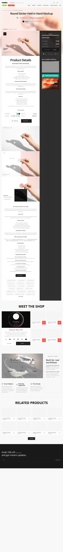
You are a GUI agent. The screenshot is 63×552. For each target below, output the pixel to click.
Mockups (34, 5)
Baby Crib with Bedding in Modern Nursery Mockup (52, 339)
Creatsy (35, 323)
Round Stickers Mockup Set (14, 240)
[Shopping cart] (57, 2)
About (29, 5)
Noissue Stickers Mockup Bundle (17, 239)
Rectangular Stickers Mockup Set (52, 418)
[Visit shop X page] (6, 339)
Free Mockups (46, 5)
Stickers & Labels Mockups (28, 240)
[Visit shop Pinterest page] (22, 339)
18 (60, 29)
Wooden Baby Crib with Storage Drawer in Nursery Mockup (52, 322)
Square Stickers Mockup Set (7, 432)
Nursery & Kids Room (38, 323)
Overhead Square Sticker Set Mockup (22, 418)
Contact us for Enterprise (45, 46)
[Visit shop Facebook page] (14, 339)
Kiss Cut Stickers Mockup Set (7, 418)
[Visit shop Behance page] (10, 339)
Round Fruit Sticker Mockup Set (37, 432)
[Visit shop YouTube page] (26, 339)
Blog (60, 5)
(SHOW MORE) (20, 296)
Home (2, 10)
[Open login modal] (60, 2)
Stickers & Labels (10, 10)
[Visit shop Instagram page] (18, 339)
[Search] (54, 2)
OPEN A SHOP (11, 5)
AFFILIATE (4, 5)
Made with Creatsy (54, 5)
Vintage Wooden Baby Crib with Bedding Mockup (36, 339)
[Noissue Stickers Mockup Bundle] (50, 67)
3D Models (39, 5)
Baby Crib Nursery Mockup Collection (36, 322)
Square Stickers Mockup (22, 432)
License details (57, 46)
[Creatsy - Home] (5, 3)
